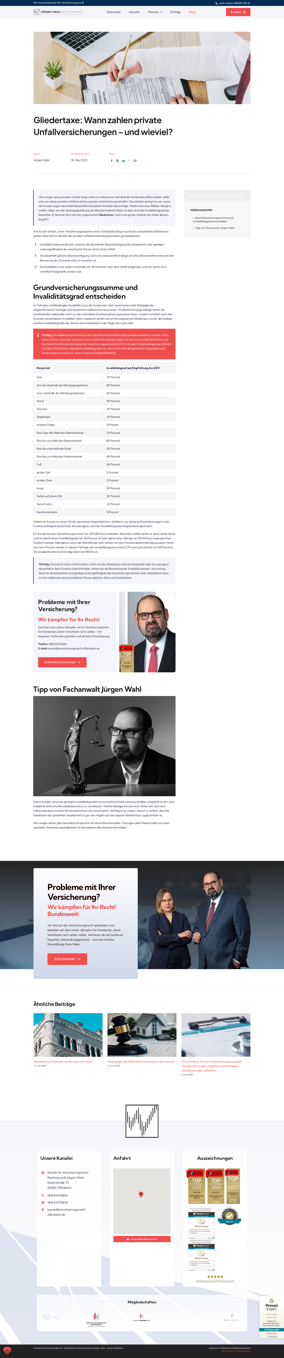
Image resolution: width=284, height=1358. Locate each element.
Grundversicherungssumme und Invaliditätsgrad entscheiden (213, 219)
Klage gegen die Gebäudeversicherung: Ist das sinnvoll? (141, 1061)
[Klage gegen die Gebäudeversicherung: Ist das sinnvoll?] (142, 1035)
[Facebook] (112, 163)
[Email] (135, 163)
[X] (117, 163)
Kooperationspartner (241, 1348)
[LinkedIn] (123, 163)
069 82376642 (57, 1195)
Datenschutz (226, 1348)
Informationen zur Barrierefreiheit (236, 1351)
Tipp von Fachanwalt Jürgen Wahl (214, 227)
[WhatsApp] (129, 163)
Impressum (214, 1348)
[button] (141, 1195)
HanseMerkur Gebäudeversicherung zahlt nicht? (63, 1061)
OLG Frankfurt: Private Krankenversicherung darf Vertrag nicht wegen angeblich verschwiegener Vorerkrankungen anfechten (211, 1066)
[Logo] (58, 10)
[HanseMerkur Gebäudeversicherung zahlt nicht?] (68, 1035)
